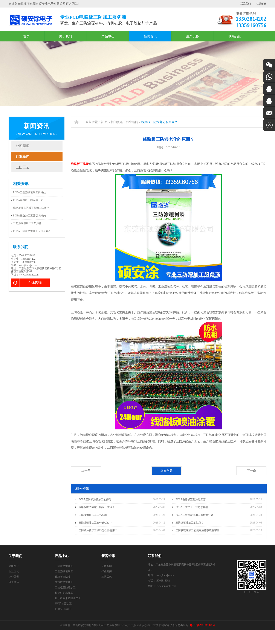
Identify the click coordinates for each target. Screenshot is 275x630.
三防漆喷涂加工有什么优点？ (95, 522)
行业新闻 (22, 156)
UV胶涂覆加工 (63, 603)
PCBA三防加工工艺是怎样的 (29, 215)
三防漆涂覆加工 (64, 571)
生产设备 (192, 36)
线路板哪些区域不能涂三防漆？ (31, 207)
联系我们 (245, 3)
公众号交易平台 (179, 625)
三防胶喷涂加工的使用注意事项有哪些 (197, 530)
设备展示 (14, 582)
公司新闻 (22, 146)
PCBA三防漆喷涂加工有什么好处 (32, 231)
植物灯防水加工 (64, 592)
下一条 (251, 470)
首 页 (104, 122)
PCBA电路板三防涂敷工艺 (28, 200)
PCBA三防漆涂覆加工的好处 (29, 192)
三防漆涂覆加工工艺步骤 (27, 223)
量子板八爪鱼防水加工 (68, 598)
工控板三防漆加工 (65, 587)
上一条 (85, 470)
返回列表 (166, 470)
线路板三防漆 (62, 576)
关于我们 (65, 36)
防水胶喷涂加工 (64, 582)
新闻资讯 (150, 36)
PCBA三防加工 (63, 608)
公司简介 (14, 566)
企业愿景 (14, 576)
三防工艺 (22, 167)
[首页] (76, 122)
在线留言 (261, 3)
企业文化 (14, 571)
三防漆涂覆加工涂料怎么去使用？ (98, 530)
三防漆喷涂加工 (64, 566)
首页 (26, 36)
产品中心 (107, 36)
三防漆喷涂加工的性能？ (190, 522)
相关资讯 (21, 183)
